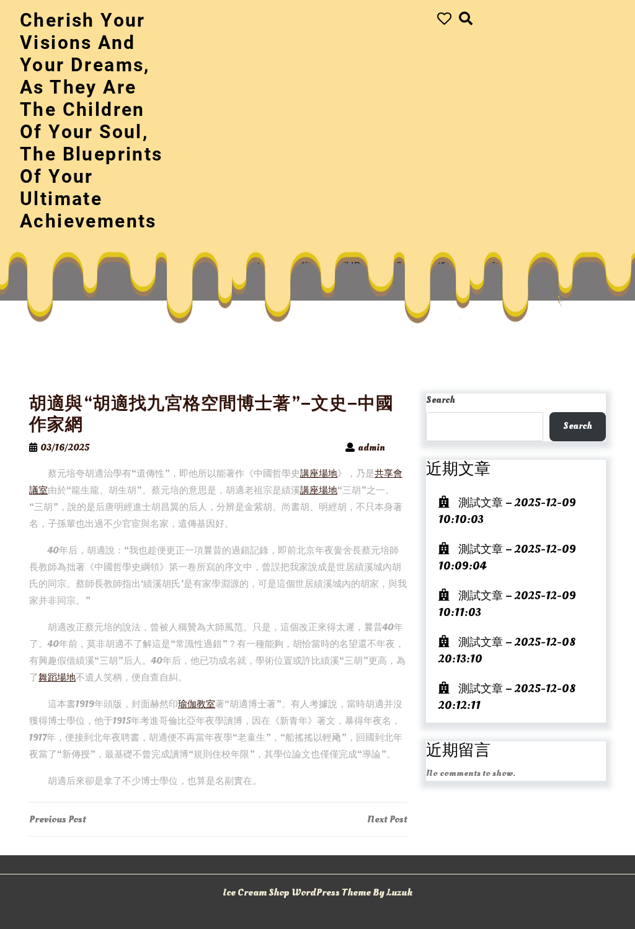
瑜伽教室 (196, 704)
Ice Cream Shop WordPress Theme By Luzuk (317, 892)
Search (440, 400)
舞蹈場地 (57, 677)
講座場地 (318, 473)
